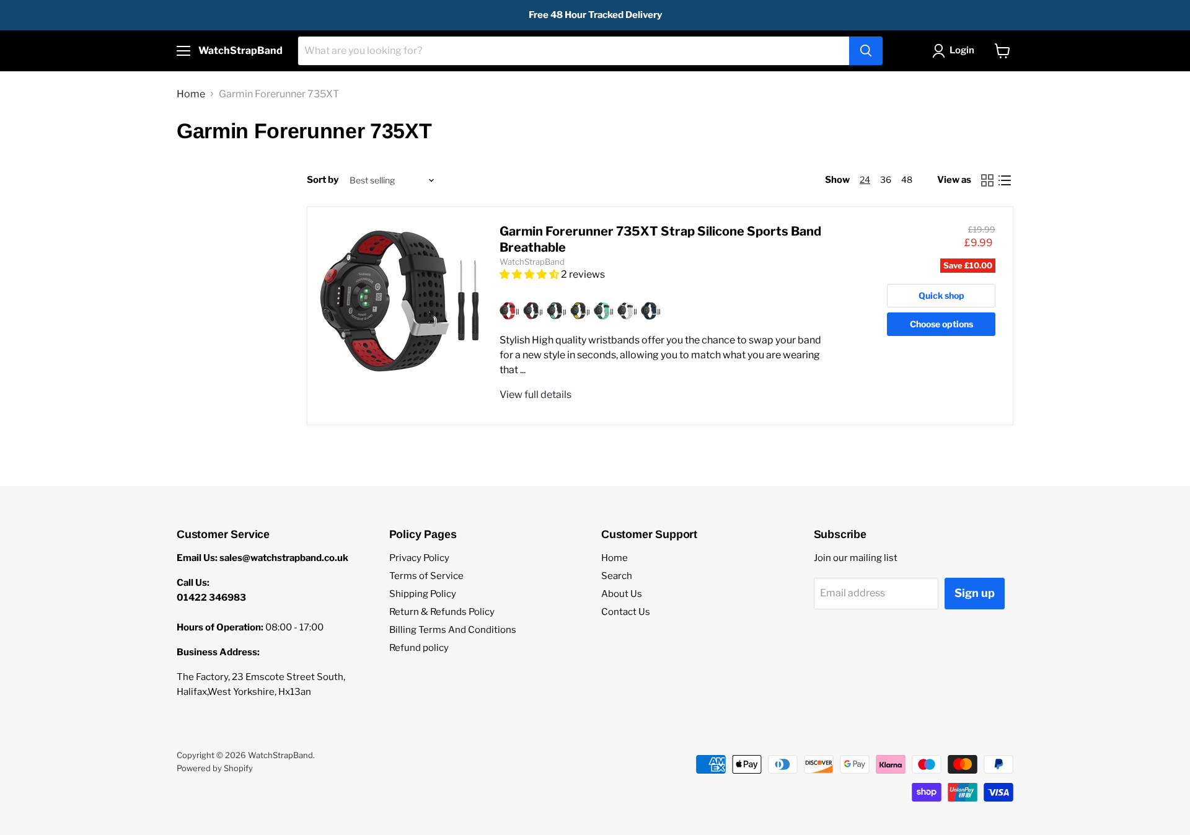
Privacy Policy (419, 557)
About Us (621, 593)
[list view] (1004, 180)
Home (191, 94)
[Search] (866, 51)
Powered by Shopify (215, 768)
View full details (535, 394)
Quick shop (941, 295)
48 (906, 179)
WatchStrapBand (532, 262)
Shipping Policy (422, 593)
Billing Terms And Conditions (452, 629)
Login (962, 50)
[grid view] (987, 180)
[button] (530, 274)
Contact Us (625, 611)
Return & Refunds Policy (442, 611)
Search (616, 575)
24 (865, 179)
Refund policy (419, 647)
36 (885, 179)
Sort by (322, 180)
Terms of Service (426, 575)
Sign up (974, 592)
